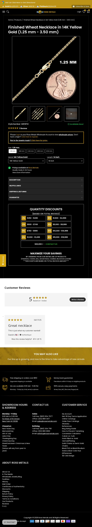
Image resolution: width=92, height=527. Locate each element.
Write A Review (78, 299)
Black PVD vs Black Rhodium (73, 448)
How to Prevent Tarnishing (73, 431)
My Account (67, 414)
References (67, 426)
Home (10, 20)
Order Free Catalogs (70, 421)
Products (18, 20)
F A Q (4, 506)
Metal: (17, 157)
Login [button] (79, 12)
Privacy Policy (7, 496)
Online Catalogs (69, 419)
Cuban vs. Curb (68, 436)
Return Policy (7, 494)
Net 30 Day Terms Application (74, 416)
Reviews (5, 504)
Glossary (65, 423)
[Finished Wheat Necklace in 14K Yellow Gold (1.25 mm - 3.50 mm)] (20, 113)
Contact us (51, 244)
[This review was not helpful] (38, 339)
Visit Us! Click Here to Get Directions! (20, 2)
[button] (3, 11)
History (5, 481)
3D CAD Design (68, 455)
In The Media (7, 474)
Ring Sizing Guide (69, 428)
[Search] (8, 11)
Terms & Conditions (10, 499)
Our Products (7, 501)
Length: (53, 157)
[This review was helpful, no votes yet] (34, 339)
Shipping (5, 491)
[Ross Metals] (46, 11)
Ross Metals (43, 517)
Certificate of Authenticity (13, 486)
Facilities (5, 479)
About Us (6, 472)
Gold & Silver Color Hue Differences (71, 452)
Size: (13, 147)
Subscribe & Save (82, 6)
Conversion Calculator (71, 433)
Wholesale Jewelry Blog (12, 476)
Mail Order (6, 484)
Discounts (6, 489)
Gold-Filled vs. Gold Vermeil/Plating (70, 439)
